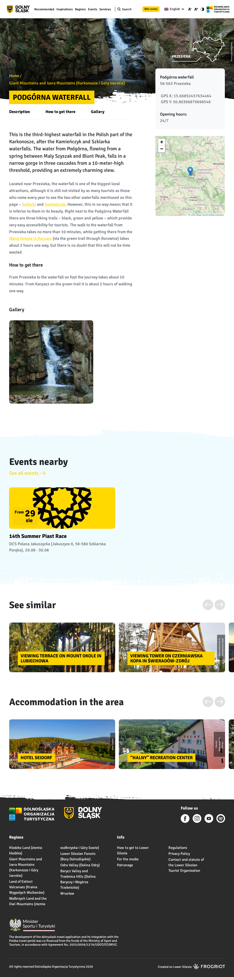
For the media (127, 859)
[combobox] (173, 9)
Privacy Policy (179, 853)
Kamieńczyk (55, 204)
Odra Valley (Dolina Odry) (80, 865)
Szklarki (29, 204)
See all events (24, 473)
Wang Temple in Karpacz (30, 238)
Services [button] (105, 9)
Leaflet (192, 214)
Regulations (177, 847)
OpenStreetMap (208, 214)
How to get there (60, 111)
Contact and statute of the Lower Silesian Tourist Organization (186, 865)
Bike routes (150, 9)
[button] (190, 171)
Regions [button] (80, 9)
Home (14, 75)
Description (19, 111)
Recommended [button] (44, 9)
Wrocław (67, 893)
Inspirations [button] (64, 9)
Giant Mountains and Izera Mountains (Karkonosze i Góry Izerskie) (67, 83)
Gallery (97, 111)
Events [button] (92, 9)
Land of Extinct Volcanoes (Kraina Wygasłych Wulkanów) (26, 887)
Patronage (125, 865)
